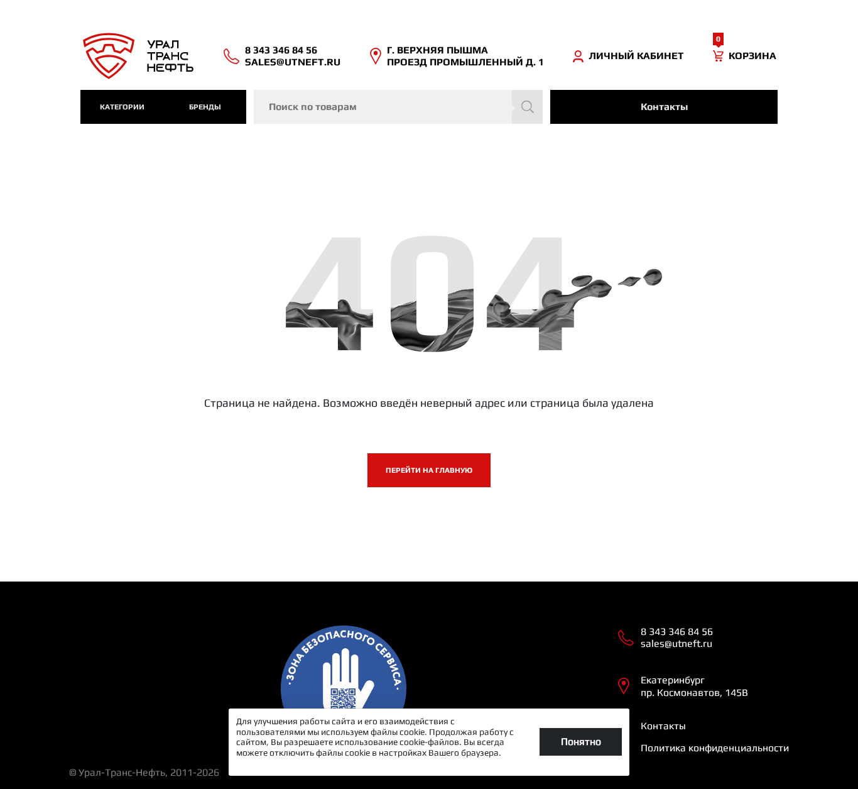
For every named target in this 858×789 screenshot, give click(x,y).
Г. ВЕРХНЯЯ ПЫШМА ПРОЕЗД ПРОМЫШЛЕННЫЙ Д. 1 (465, 56)
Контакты (664, 107)
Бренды (205, 106)
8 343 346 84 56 (281, 50)
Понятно (581, 742)
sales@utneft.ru (292, 62)
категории (122, 106)
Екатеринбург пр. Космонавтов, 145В (694, 686)
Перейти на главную (429, 470)
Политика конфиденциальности (715, 748)
